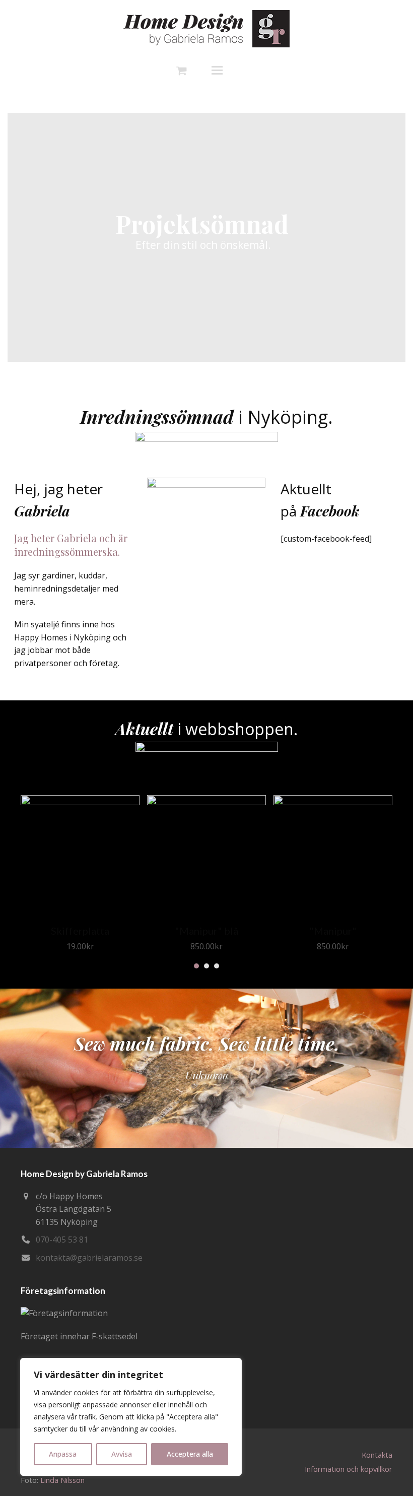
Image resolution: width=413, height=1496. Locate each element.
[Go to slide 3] (216, 965)
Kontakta (377, 1455)
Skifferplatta (80, 931)
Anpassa (63, 1454)
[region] (131, 1417)
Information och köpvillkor (348, 1469)
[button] (224, 70)
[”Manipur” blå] (206, 802)
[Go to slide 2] (206, 965)
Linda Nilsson (62, 1480)
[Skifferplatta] (80, 802)
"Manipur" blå (206, 931)
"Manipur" (333, 931)
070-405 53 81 (62, 1239)
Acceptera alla (190, 1454)
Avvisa (121, 1454)
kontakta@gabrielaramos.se (89, 1257)
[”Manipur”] (332, 802)
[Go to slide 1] (196, 965)
